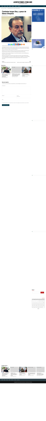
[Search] (44, 6)
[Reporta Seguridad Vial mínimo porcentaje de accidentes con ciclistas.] (32, 369)
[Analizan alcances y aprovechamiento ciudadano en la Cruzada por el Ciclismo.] (40, 369)
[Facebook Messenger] (14, 44)
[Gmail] (22, 44)
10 (43, 302)
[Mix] (21, 44)
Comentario (4, 85)
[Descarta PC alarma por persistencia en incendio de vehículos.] (26, 70)
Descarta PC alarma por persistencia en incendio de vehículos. (25, 75)
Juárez (2, 6)
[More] (24, 44)
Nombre (3, 95)
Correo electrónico (18, 96)
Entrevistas (19, 6)
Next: (24, 62)
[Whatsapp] (11, 44)
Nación (7, 6)
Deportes (13, 6)
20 (36, 305)
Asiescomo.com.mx (22, 2)
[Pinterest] (18, 44)
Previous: (9, 62)
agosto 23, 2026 (5, 77)
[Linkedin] (17, 44)
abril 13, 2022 (5, 15)
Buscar (33, 289)
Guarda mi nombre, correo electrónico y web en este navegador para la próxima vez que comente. (16, 102)
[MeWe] (20, 44)
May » (38, 308)
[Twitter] (10, 44)
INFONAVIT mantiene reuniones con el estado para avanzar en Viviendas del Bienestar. (16, 75)
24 (43, 305)
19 (34, 305)
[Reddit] (15, 44)
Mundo (10, 6)
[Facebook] (8, 44)
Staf (23, 76)
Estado (5, 6)
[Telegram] (13, 44)
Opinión (16, 6)
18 (32, 305)
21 (38, 305)
